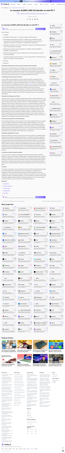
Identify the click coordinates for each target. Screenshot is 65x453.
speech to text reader (17, 402)
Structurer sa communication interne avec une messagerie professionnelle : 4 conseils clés (45, 379)
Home (3, 7)
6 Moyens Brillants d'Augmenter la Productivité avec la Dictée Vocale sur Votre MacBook (7, 412)
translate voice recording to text (19, 392)
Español (24, 448)
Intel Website (6, 183)
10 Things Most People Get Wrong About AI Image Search (32, 382)
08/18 (36, 431)
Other (31, 423)
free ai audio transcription (18, 379)
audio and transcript (17, 387)
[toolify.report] (63, 448)
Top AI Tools (29, 415)
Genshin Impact (7, 188)
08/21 (32, 431)
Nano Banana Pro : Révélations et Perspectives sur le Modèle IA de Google (45, 390)
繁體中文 (10, 448)
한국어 (14, 448)
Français (32, 448)
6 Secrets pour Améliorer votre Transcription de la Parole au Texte (6, 409)
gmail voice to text (17, 400)
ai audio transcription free (18, 389)
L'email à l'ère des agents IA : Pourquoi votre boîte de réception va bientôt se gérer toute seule (45, 375)
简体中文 (6, 448)
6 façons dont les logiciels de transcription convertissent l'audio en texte (7, 416)
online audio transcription (18, 376)
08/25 (28, 431)
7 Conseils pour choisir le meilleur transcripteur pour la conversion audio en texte (7, 400)
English (3, 448)
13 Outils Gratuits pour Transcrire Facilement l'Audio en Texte (7, 385)
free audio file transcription (18, 377)
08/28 (28, 429)
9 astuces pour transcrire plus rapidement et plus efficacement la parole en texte (7, 394)
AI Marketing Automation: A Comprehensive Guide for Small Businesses (32, 375)
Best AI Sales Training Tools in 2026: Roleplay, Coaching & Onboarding (32, 405)
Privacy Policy (54, 376)
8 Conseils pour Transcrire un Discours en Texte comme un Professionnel (6, 419)
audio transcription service (18, 381)
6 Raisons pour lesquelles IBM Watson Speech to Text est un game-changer (6, 423)
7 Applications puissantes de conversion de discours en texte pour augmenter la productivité (7, 378)
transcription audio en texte (18, 374)
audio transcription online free (19, 382)
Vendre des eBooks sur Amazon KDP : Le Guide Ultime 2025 (45, 396)
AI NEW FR (29, 412)
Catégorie (24, 4)
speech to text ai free (17, 403)
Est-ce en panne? (30, 417)
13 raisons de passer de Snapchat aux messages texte (7, 375)
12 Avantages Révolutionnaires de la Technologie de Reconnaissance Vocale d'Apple (7, 434)
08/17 (28, 433)
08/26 (36, 429)
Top (63, 450)
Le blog (28, 410)
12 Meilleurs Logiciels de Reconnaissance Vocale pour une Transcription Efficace (7, 430)
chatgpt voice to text (17, 398)
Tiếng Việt (35, 448)
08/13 (32, 433)
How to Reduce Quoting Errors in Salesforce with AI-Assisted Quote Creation (32, 388)
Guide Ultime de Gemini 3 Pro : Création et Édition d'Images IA (45, 393)
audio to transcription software (19, 385)
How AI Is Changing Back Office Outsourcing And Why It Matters (32, 391)
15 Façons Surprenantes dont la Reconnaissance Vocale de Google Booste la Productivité (7, 388)
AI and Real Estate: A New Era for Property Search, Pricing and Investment (32, 401)
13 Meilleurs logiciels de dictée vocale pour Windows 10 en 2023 (7, 398)
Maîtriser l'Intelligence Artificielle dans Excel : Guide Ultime (45, 406)
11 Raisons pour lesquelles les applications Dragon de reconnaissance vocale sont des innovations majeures (7, 405)
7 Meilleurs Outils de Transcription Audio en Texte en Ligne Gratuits (7, 391)
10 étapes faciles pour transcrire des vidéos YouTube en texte (7, 441)
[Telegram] (54, 382)
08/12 (36, 433)
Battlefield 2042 (7, 190)
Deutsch (28, 448)
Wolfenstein (6, 193)
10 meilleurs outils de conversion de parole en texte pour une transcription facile (7, 381)
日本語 (17, 448)
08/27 (32, 429)
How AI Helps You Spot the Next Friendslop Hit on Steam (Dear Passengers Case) (32, 394)
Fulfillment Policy (55, 374)
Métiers (41, 4)
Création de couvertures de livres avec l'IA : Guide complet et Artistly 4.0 (45, 402)
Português (20, 448)
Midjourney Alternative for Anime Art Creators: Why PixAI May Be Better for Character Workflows (32, 379)
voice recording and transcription (19, 397)
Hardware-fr (6, 7)
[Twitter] (52, 382)
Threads (30, 84)
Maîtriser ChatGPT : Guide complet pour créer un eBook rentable (44, 399)
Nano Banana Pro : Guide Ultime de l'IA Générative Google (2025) (45, 387)
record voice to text (17, 394)
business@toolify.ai (55, 380)
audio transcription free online (19, 384)
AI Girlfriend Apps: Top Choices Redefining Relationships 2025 (32, 385)
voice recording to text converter (19, 390)
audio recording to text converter (19, 395)
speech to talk (16, 405)
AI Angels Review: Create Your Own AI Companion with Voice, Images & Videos (32, 398)
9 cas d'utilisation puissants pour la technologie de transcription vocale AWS (7, 438)
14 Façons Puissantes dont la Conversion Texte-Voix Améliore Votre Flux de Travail (7, 427)
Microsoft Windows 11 (8, 186)
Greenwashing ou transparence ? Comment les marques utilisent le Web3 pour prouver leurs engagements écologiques (45, 383)
